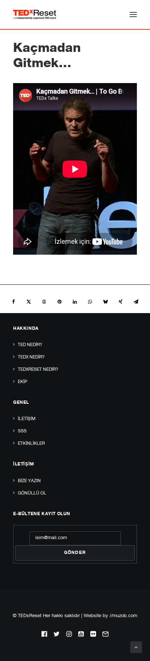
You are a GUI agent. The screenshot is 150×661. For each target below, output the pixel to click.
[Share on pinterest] (59, 302)
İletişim (26, 419)
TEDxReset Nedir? (38, 370)
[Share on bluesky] (105, 302)
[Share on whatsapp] (90, 302)
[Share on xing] (120, 302)
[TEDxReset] (34, 14)
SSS (22, 431)
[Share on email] (136, 302)
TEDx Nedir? (31, 357)
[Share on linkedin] (74, 302)
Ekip (22, 382)
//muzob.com (123, 616)
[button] (133, 14)
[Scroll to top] (136, 647)
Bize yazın (29, 481)
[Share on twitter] (28, 302)
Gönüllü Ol (32, 493)
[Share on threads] (44, 302)
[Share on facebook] (13, 302)
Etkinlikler (31, 444)
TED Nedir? (30, 345)
